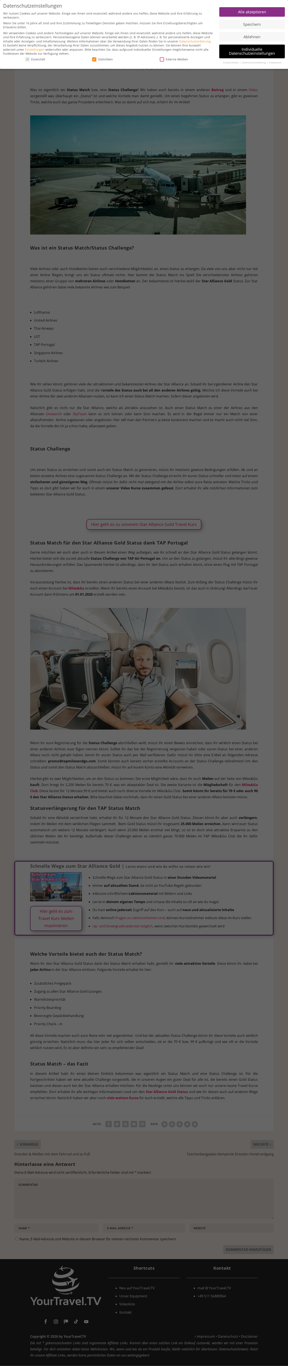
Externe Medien (177, 59)
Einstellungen (34, 50)
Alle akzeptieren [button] (252, 11)
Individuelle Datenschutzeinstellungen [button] (252, 51)
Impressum (275, 62)
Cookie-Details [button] (231, 62)
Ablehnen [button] (252, 36)
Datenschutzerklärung (195, 41)
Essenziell (38, 59)
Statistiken (105, 59)
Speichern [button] (252, 24)
